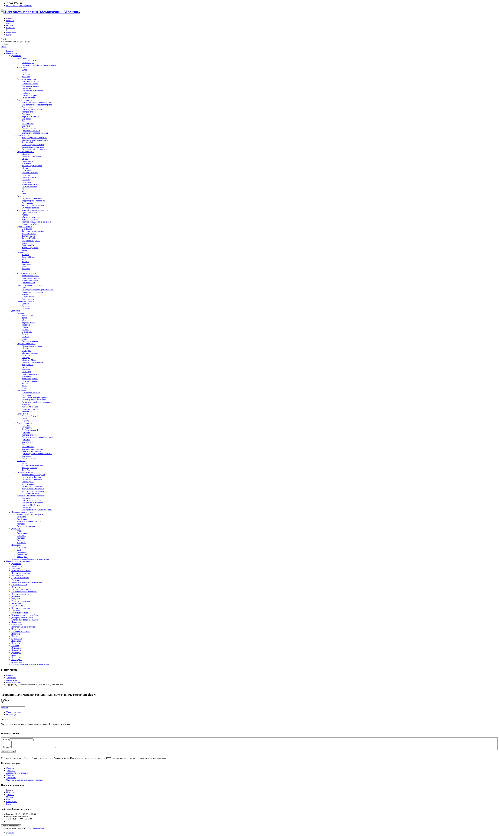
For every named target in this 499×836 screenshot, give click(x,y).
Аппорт (25, 329)
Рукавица (26, 180)
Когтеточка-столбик (31, 278)
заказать (4, 708)
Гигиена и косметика (26, 526)
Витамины (21, 542)
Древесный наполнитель (33, 147)
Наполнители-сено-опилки (29, 521)
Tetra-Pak (26, 77)
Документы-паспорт (31, 130)
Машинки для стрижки (32, 166)
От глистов (27, 428)
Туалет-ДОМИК (29, 238)
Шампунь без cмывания (32, 362)
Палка (24, 339)
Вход (8, 35)
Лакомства (26, 88)
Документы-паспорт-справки (35, 133)
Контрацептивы (29, 112)
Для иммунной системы (32, 109)
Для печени (27, 119)
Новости (10, 21)
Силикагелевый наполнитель (35, 140)
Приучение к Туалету (31, 477)
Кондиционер (28, 161)
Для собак (15, 311)
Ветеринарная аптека (26, 100)
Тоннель (25, 254)
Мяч (24, 259)
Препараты (22, 552)
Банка (24, 72)
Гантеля (25, 336)
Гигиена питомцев (25, 472)
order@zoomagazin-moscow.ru (19, 5)
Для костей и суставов (32, 500)
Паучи (24, 70)
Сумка (25, 287)
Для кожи (26, 114)
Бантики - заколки (30, 381)
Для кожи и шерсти (30, 81)
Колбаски (26, 93)
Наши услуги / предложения (18, 561)
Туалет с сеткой (29, 233)
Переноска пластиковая (32, 292)
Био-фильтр (27, 229)
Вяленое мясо (28, 411)
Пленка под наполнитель (33, 144)
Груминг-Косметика (25, 151)
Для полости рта (29, 128)
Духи (24, 194)
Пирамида (26, 334)
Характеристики (13, 712)
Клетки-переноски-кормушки (30, 514)
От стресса (26, 425)
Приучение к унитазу (31, 240)
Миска (25, 215)
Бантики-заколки (29, 187)
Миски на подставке (31, 217)
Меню (3, 46)
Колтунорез (27, 163)
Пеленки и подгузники (32, 486)
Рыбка (24, 271)
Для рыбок (16, 545)
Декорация (21, 547)
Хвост (24, 266)
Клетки (20, 531)
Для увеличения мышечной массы (37, 510)
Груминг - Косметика (26, 343)
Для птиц (15, 528)
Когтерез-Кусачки (30, 379)
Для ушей (26, 126)
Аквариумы (22, 554)
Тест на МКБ (27, 142)
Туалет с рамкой (29, 236)
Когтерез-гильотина (31, 184)
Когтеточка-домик (30, 280)
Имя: (6, 740)
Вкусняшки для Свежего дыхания (37, 402)
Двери (24, 250)
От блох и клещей (30, 430)
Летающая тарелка (30, 341)
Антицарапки (28, 203)
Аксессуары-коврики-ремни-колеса (37, 290)
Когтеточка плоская (30, 276)
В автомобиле (28, 297)
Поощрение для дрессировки (35, 397)
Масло (25, 189)
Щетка (25, 168)
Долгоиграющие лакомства (34, 400)
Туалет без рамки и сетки (33, 231)
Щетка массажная (30, 173)
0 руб (3, 39)
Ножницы (26, 182)
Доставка (10, 23)
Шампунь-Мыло (29, 177)
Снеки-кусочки (28, 98)
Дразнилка (26, 264)
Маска (24, 191)
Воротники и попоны (31, 451)
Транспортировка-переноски (29, 285)
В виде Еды (27, 332)
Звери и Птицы (28, 257)
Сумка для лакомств (31, 212)
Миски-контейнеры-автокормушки (32, 210)
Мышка (25, 262)
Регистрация (11, 32)
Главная (9, 18)
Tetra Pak (26, 470)
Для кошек (16, 55)
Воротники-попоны (31, 116)
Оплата (9, 25)
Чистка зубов (28, 482)
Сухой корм (22, 58)
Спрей (25, 158)
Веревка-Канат (28, 322)
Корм (19, 549)
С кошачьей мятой (30, 84)
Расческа (26, 175)
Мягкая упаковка (29, 468)
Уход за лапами (28, 484)
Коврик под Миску (30, 224)
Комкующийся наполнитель (34, 137)
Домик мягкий (28, 283)
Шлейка (25, 304)
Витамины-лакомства (26, 79)
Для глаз (25, 121)
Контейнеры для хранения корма (36, 222)
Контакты (10, 28)
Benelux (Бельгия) (14, 682)
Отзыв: (7, 747)
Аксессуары (22, 556)
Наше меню (11, 53)
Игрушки (21, 252)
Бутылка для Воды (30, 219)
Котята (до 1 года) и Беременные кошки (39, 65)
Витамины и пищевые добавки (30, 496)
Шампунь (26, 154)
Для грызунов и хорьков (22, 512)
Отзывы (11, 714)
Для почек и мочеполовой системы (37, 102)
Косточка (26, 325)
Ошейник (26, 308)
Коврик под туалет (30, 247)
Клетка (25, 294)
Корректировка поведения (33, 201)
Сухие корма (22, 414)
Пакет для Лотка (29, 245)
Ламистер (26, 74)
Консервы (21, 67)
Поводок (26, 306)
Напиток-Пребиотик (31, 505)
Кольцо (25, 327)
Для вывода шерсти (30, 86)
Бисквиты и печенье (31, 393)
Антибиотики (28, 123)
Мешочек (26, 269)
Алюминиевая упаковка (32, 465)
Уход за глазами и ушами (33, 205)
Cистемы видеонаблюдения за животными (30, 559)
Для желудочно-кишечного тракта (37, 105)
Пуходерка (26, 170)
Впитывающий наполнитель (34, 149)
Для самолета (28, 299)
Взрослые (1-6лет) (30, 60)
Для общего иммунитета (33, 91)
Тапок (24, 318)
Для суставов (28, 107)
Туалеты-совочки (24, 226)
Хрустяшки (27, 395)
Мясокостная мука (30, 407)
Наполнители (23, 135)
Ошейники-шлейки (25, 301)
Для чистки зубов (29, 95)
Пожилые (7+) (28, 63)
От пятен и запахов (30, 208)
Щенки (25, 418)
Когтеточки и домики (26, 273)
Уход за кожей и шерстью (33, 489)
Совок (24, 243)
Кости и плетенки (30, 409)
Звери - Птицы (28, 315)
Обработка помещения (32, 198)
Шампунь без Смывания (33, 156)
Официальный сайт (36, 828)
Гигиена (20, 196)
